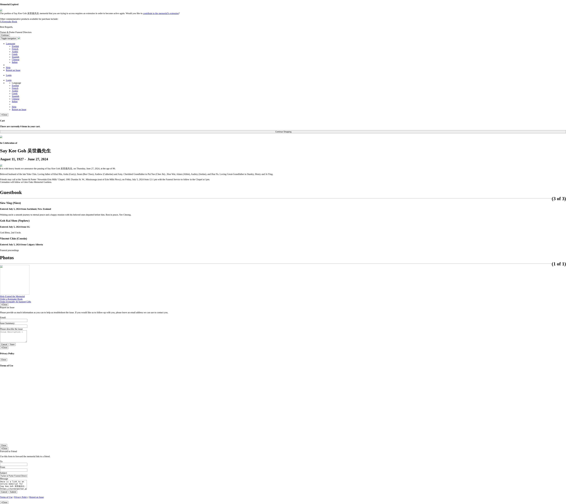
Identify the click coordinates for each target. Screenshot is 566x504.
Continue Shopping (283, 132)
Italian (15, 62)
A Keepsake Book (8, 21)
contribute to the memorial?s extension (161, 13)
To (1, 461)
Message (4, 478)
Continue (5, 35)
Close (3, 360)
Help (8, 67)
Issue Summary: (7, 323)
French (15, 49)
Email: (3, 317)
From (2, 467)
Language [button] (10, 43)
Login (8, 75)
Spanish (15, 57)
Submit (13, 492)
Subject (3, 473)
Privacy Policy (21, 497)
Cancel (4, 344)
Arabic (15, 51)
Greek (15, 54)
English (15, 46)
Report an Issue (13, 70)
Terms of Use (6, 497)
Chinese (15, 59)
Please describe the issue (11, 329)
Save (12, 344)
